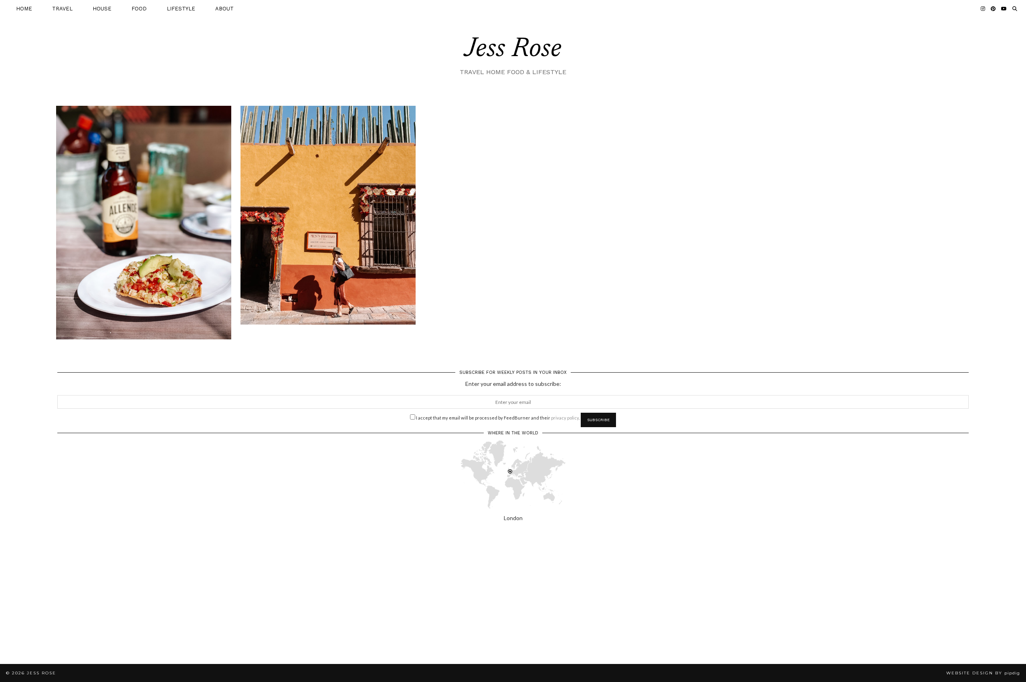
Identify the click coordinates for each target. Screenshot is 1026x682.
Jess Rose (513, 49)
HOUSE (102, 9)
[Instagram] (983, 9)
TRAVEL (62, 9)
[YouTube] (1004, 9)
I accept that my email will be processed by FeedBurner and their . (497, 417)
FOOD (139, 9)
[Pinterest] (993, 9)
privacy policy (565, 417)
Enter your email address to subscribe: (513, 383)
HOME (24, 9)
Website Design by (983, 673)
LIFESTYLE (181, 9)
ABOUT (224, 9)
